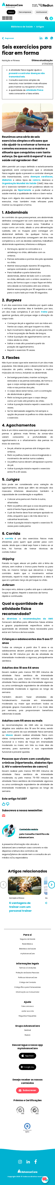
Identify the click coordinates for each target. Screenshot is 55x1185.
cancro (36, 180)
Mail (46, 38)
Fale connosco (27, 1006)
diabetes (7, 180)
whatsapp (51, 38)
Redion (27, 1035)
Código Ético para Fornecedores (27, 987)
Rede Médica (27, 944)
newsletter (3, 816)
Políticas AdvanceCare (27, 977)
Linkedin (41, 38)
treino (44, 311)
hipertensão (24, 190)
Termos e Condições (27, 968)
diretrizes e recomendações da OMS (30, 618)
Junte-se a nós (27, 1011)
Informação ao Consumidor (27, 992)
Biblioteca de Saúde (22, 26)
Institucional (41, 12)
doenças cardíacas (41, 176)
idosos (9, 735)
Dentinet (27, 1030)
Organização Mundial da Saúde (19, 183)
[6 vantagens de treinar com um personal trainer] (24, 886)
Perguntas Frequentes (27, 1016)
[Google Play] (27, 1066)
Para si (11, 12)
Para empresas (25, 12)
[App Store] (27, 1055)
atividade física (34, 90)
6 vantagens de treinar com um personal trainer (20, 907)
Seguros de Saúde (27, 939)
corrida (10, 538)
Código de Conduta (27, 982)
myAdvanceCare (27, 953)
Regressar (9, 38)
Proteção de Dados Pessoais (27, 972)
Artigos (40, 26)
